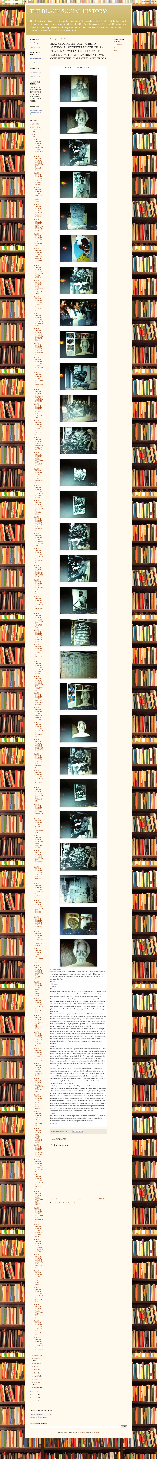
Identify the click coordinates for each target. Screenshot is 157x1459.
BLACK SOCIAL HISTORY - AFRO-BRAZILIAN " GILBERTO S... (38, 1215)
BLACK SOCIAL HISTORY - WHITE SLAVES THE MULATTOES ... (38, 1118)
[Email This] (73, 1131)
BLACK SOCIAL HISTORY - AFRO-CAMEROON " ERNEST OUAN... (38, 1102)
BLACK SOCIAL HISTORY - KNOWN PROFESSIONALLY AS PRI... (38, 443)
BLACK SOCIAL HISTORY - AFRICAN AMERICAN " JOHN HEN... (38, 636)
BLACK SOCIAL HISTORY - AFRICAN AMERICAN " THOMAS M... (38, 794)
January (37, 1387)
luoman (82, 1432)
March (36, 1379)
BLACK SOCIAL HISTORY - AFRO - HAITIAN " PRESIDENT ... (38, 810)
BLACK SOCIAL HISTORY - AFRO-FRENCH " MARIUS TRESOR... (38, 713)
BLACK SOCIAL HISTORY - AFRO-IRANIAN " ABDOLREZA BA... (38, 1069)
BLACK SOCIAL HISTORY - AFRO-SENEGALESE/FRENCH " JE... (38, 699)
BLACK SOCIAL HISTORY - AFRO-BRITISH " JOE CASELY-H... (38, 587)
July (35, 1366)
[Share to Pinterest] (82, 1131)
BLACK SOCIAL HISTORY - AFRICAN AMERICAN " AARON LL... (38, 972)
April (36, 1376)
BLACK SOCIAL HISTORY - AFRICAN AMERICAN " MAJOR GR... (38, 745)
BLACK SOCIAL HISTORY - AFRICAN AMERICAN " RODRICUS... (38, 603)
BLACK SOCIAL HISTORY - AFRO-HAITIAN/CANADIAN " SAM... (38, 395)
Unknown (119, 45)
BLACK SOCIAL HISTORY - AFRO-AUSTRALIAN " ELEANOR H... (38, 1311)
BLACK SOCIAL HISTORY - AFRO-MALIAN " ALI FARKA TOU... (38, 194)
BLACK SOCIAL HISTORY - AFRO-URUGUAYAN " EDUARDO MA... (38, 1085)
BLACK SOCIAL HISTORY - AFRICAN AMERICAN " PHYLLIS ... (38, 651)
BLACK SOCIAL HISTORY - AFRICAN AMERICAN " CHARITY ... (38, 683)
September (37, 1358)
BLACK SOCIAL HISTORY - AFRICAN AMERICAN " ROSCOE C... (38, 761)
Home (79, 1199)
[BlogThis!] (76, 1131)
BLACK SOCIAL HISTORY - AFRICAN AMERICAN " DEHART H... (38, 524)
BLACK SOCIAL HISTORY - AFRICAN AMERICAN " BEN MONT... (38, 179)
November (37, 135)
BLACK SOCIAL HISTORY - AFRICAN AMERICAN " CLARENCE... (38, 1294)
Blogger (96, 1432)
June (35, 1370)
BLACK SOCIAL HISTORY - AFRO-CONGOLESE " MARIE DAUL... (38, 1022)
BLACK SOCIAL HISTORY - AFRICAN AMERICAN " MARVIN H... (38, 1261)
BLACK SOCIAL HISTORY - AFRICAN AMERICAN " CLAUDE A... (38, 777)
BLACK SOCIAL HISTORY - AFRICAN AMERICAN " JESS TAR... (38, 923)
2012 (34, 1401)
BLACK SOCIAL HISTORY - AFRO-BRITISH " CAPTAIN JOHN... (38, 210)
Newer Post (54, 1199)
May (35, 1373)
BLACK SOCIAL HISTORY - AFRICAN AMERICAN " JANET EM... (38, 319)
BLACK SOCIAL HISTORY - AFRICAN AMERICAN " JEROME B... (38, 890)
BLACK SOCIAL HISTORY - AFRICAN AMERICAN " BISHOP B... (38, 1005)
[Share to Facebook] (80, 1131)
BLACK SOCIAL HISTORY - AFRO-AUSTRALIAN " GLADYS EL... (38, 459)
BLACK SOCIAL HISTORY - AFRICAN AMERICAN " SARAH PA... (38, 1328)
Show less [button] (53, 1123)
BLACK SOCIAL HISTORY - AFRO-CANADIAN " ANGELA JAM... (38, 411)
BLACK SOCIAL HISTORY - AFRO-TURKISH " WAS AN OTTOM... (38, 1245)
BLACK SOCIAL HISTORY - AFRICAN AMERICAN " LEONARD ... (38, 729)
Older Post (102, 1199)
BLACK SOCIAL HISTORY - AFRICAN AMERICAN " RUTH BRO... (38, 334)
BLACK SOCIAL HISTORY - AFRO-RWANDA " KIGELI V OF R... (38, 1230)
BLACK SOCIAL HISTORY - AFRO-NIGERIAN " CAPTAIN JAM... (38, 539)
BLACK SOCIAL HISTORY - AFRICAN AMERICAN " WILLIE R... (38, 427)
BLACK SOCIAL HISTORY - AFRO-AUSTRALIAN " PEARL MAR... (38, 1198)
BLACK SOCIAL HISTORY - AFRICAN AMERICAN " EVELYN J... (38, 555)
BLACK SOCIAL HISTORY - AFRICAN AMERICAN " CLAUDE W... (38, 620)
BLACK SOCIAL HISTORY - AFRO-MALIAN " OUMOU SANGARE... (38, 255)
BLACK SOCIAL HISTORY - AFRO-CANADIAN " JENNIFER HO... (38, 826)
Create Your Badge (35, 47)
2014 (34, 1394)
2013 (34, 1397)
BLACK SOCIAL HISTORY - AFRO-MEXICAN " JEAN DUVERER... (38, 146)
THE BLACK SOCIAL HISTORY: (68, 11)
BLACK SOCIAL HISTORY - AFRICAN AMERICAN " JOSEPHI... (38, 1054)
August (36, 1363)
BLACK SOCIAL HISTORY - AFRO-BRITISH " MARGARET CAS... (38, 571)
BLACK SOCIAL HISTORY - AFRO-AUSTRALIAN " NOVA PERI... (38, 1278)
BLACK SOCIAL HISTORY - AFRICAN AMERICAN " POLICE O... (38, 907)
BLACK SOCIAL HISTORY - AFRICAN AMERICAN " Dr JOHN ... (38, 271)
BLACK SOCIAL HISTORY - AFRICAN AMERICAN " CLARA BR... (38, 507)
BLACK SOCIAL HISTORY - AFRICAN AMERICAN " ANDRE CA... (38, 1039)
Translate (45, 1417)
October (37, 1355)
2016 (34, 127)
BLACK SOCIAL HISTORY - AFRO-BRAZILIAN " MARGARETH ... (38, 379)
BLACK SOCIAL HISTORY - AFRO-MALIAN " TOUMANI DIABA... (38, 225)
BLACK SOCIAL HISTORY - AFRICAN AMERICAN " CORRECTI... (38, 857)
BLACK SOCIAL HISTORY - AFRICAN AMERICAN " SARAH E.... (38, 163)
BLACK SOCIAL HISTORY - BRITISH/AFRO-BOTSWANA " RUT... (38, 841)
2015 (34, 1391)
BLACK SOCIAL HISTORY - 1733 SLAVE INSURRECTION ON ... (38, 955)
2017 (34, 124)
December (37, 130)
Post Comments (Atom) (67, 1203)
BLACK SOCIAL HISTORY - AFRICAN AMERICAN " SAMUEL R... (38, 304)
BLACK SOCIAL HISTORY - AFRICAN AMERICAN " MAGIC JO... (38, 364)
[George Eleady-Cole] (30, 115)
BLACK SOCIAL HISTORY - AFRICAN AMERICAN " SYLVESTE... (38, 1344)
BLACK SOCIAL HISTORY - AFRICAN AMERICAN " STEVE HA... (38, 349)
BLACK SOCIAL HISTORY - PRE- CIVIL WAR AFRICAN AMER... (38, 1135)
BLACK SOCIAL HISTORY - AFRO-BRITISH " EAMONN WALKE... (38, 1151)
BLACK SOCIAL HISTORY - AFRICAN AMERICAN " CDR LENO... (38, 491)
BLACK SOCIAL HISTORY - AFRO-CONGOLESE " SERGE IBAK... (38, 989)
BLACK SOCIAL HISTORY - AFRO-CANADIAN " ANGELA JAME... (38, 287)
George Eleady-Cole (35, 43)
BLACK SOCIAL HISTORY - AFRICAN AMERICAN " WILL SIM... (38, 240)
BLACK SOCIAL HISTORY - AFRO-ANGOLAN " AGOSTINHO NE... (38, 938)
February (37, 1382)
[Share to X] (78, 1131)
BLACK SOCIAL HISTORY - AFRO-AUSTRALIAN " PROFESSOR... (38, 476)
